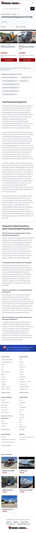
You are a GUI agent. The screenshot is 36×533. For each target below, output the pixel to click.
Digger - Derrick (5, 386)
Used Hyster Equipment (9, 94)
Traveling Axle (23, 384)
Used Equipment (26, 77)
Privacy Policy (24, 522)
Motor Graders (5, 412)
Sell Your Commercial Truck (26, 437)
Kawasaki (14, 14)
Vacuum (3, 381)
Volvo (20, 405)
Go (32, 8)
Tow (2, 367)
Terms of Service (10, 524)
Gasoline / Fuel (23, 389)
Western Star (22, 427)
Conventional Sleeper (7, 359)
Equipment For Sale (5, 14)
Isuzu (20, 419)
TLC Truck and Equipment (8, 442)
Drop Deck (22, 367)
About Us (8, 522)
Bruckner (3, 437)
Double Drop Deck (24, 386)
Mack (20, 400)
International (22, 407)
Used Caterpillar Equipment (10, 84)
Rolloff (3, 374)
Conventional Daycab (6, 362)
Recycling (3, 407)
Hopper (21, 374)
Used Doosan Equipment (10, 77)
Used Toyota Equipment (9, 81)
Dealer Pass (22, 439)
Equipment (24, 81)
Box (2, 369)
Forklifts (3, 400)
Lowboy (21, 372)
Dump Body (4, 423)
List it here (23, 68)
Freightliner (22, 402)
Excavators (4, 405)
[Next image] (16, 36)
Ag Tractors (4, 410)
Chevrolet (22, 417)
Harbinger (22, 429)
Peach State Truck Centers (8, 439)
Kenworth (22, 410)
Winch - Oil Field (5, 389)
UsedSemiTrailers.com (24, 524)
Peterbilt (21, 415)
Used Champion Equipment (10, 91)
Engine (3, 426)
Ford (20, 412)
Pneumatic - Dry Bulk (25, 381)
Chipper (3, 384)
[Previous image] (1, 36)
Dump (3, 364)
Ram (20, 422)
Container (22, 379)
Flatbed (21, 362)
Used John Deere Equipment (10, 87)
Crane (3, 376)
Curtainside (22, 376)
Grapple (3, 379)
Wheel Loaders (5, 402)
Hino (20, 424)
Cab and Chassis (5, 372)
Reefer (21, 369)
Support (16, 522)
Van (20, 359)
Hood (2, 421)
